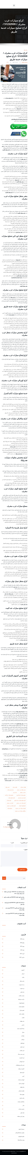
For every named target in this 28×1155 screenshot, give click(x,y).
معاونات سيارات (6, 766)
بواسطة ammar (25, 62)
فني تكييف (22, 1047)
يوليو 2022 (22, 942)
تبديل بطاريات (21, 776)
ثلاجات (23, 1017)
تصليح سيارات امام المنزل (21, 795)
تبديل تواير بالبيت (24, 604)
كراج (22, 166)
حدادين (23, 1025)
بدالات (23, 977)
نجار (23, 1105)
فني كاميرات (21, 1057)
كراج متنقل (26, 50)
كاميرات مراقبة (21, 1068)
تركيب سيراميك (21, 999)
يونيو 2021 (22, 946)
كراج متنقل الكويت (6, 149)
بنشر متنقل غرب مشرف (21, 789)
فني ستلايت (22, 1050)
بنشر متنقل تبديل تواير (9, 593)
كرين (23, 1076)
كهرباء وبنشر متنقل (20, 711)
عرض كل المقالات (8, 827)
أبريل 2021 (22, 953)
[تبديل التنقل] (14, 5)
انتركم (23, 973)
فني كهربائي (21, 1061)
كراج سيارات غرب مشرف (21, 803)
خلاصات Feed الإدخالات (19, 1132)
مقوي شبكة (22, 1094)
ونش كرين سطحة (20, 1116)
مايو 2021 (22, 950)
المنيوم (23, 970)
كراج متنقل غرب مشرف (11, 805)
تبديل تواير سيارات (23, 640)
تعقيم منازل (22, 1010)
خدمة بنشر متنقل (18, 453)
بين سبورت (22, 988)
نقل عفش (22, 1112)
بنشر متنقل (23, 159)
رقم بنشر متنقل (24, 386)
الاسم (12, 842)
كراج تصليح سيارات (9, 98)
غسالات (22, 1039)
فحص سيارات (12, 446)
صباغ (23, 1032)
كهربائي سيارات (21, 1079)
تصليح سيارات (11, 314)
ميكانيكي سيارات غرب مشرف (20, 811)
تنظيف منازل (21, 1014)
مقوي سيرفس (21, 1090)
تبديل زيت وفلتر (23, 792)
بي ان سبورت (21, 984)
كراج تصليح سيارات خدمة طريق (20, 800)
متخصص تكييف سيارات (22, 773)
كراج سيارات (9, 800)
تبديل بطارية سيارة (23, 775)
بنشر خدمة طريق (19, 232)
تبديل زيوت (15, 792)
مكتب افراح (22, 1098)
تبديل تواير (15, 587)
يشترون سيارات (8, 780)
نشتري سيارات (21, 1109)
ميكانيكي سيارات (21, 1101)
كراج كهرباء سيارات (22, 805)
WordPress (13, 1151)
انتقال (4, 878)
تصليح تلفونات (21, 1003)
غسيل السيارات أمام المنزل (16, 277)
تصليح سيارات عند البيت (9, 795)
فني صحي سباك (21, 1054)
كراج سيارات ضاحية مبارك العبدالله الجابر (19, 119)
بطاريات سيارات (23, 787)
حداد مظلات (22, 1021)
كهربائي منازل (21, 1083)
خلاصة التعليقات (21, 1136)
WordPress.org (21, 1140)
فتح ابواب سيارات (23, 769)
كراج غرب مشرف (10, 803)
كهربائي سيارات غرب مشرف (20, 808)
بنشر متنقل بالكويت (21, 213)
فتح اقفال (22, 1043)
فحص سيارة (6, 485)
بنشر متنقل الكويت (20, 181)
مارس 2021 (21, 957)
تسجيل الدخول (21, 1129)
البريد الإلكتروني (23, 842)
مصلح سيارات (9, 808)
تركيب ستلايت (21, 995)
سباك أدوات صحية (20, 1028)
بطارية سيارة (15, 787)
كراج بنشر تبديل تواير (22, 797)
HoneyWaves (22, 1151)
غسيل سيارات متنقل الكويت (21, 275)
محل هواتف (22, 1087)
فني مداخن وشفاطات (20, 1065)
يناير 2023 (22, 939)
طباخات (22, 1036)
